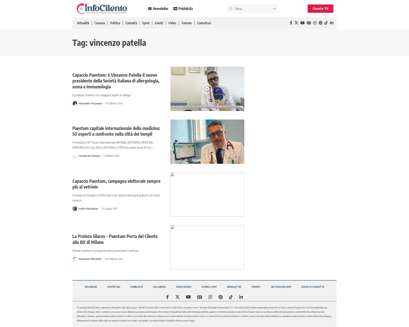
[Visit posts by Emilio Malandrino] (74, 208)
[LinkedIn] (331, 23)
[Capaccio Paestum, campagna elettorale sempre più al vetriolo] (207, 194)
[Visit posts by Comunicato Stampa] (74, 155)
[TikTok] (326, 23)
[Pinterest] (320, 23)
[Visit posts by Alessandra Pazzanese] (74, 103)
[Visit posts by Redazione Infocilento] (74, 258)
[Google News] (309, 23)
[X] (296, 23)
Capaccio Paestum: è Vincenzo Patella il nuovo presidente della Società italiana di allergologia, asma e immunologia (115, 80)
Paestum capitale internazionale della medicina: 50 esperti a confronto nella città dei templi (116, 131)
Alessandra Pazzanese (90, 103)
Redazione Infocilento (90, 259)
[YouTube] (302, 23)
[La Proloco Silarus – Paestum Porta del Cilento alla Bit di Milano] (207, 247)
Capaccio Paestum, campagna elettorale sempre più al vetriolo (116, 184)
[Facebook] (291, 23)
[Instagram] (315, 23)
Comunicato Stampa (89, 155)
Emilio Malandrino (88, 208)
